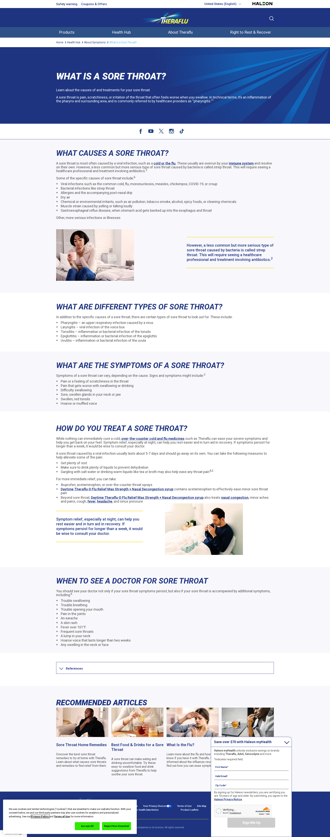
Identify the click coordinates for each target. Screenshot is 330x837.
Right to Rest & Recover (250, 32)
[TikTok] (182, 131)
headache (104, 501)
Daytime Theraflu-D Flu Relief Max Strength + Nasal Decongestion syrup (117, 489)
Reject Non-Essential (116, 826)
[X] (161, 131)
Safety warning (66, 4)
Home (59, 42)
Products (66, 32)
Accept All (87, 826)
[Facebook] (140, 131)
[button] (74, 668)
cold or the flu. (165, 163)
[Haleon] (262, 5)
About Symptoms (95, 42)
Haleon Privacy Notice (228, 799)
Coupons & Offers (94, 4)
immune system (241, 163)
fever (91, 501)
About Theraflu (180, 32)
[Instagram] (171, 131)
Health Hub (121, 32)
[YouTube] (151, 131)
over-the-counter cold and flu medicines (152, 439)
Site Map (201, 806)
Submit (271, 18)
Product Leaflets (190, 810)
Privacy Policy (40, 816)
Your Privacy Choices (154, 806)
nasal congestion (234, 498)
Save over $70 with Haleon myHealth (243, 742)
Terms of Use (184, 806)
